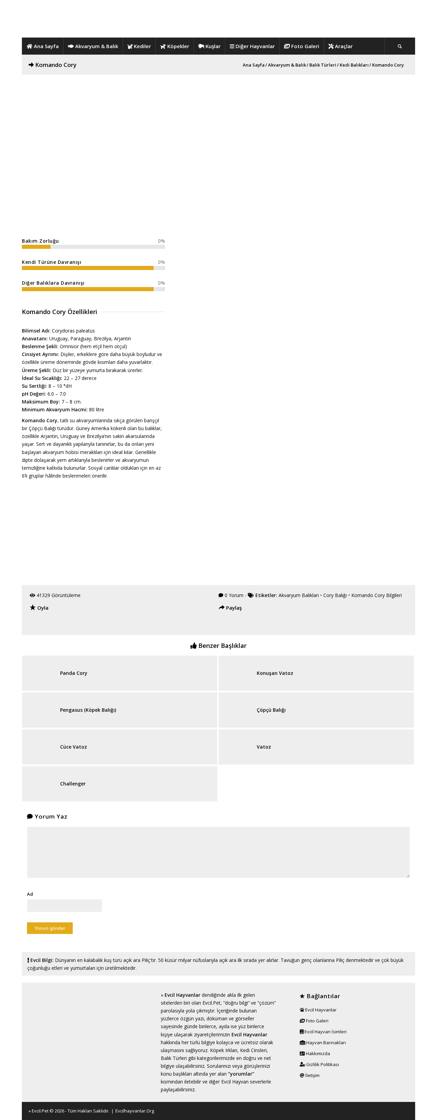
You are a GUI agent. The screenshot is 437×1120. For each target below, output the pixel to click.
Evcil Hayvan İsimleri (325, 1032)
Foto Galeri (316, 1021)
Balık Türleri (322, 65)
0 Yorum (234, 595)
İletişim (312, 1075)
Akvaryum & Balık (287, 65)
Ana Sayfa (254, 65)
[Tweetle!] (237, 625)
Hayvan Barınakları (325, 1042)
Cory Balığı (335, 595)
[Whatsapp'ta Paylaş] (263, 625)
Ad (30, 894)
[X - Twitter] (396, 1110)
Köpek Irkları (223, 1050)
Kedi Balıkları (354, 65)
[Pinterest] (406, 1110)
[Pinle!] (250, 625)
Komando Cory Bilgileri (376, 595)
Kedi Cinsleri (253, 1050)
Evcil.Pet (40, 1111)
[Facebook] (386, 1110)
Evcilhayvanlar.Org (134, 1111)
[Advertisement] (218, 122)
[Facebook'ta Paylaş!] (224, 625)
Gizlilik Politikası (322, 1064)
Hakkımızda (317, 1053)
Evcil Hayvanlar (182, 995)
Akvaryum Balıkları (299, 595)
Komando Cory (55, 65)
